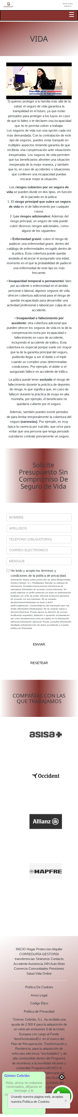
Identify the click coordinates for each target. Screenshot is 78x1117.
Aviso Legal (39, 995)
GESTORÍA (50, 954)
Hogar (31, 949)
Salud (30, 973)
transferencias (25, 959)
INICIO (21, 949)
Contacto (57, 959)
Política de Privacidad (39, 1011)
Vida (38, 973)
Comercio (21, 968)
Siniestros (43, 959)
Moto (61, 964)
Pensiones (56, 968)
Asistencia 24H (39, 964)
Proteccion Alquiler (49, 949)
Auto (53, 964)
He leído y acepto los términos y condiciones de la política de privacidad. (41, 599)
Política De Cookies (39, 987)
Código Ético (39, 1003)
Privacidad (27, 628)
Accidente (20, 964)
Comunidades (38, 968)
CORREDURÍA (30, 954)
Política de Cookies (36, 1101)
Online (47, 973)
